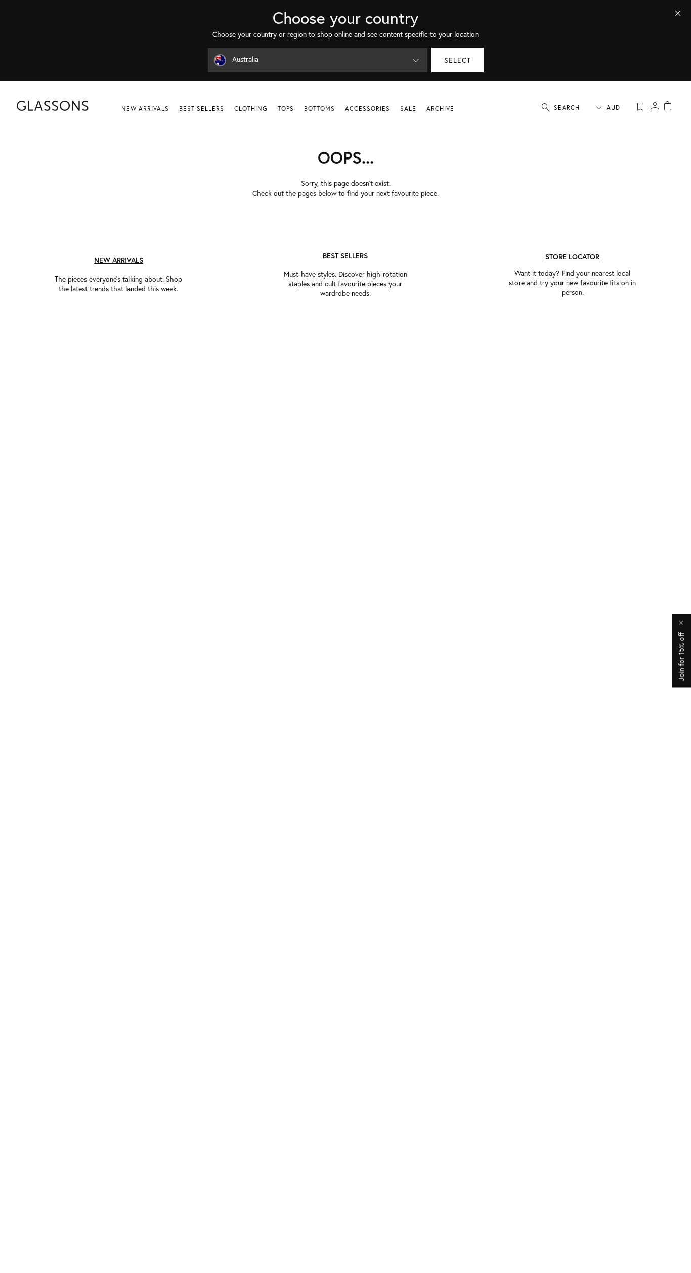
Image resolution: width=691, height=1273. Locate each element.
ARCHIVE (440, 108)
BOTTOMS (319, 108)
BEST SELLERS (201, 108)
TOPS (286, 108)
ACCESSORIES (367, 108)
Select (457, 60)
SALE (408, 108)
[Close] (678, 13)
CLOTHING (251, 108)
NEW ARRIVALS (145, 108)
